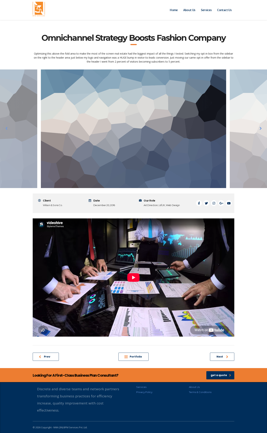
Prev (47, 356)
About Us (189, 10)
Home (174, 10)
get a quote (219, 375)
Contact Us (224, 10)
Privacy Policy (144, 392)
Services (206, 10)
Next (220, 356)
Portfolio (136, 356)
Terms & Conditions (200, 392)
